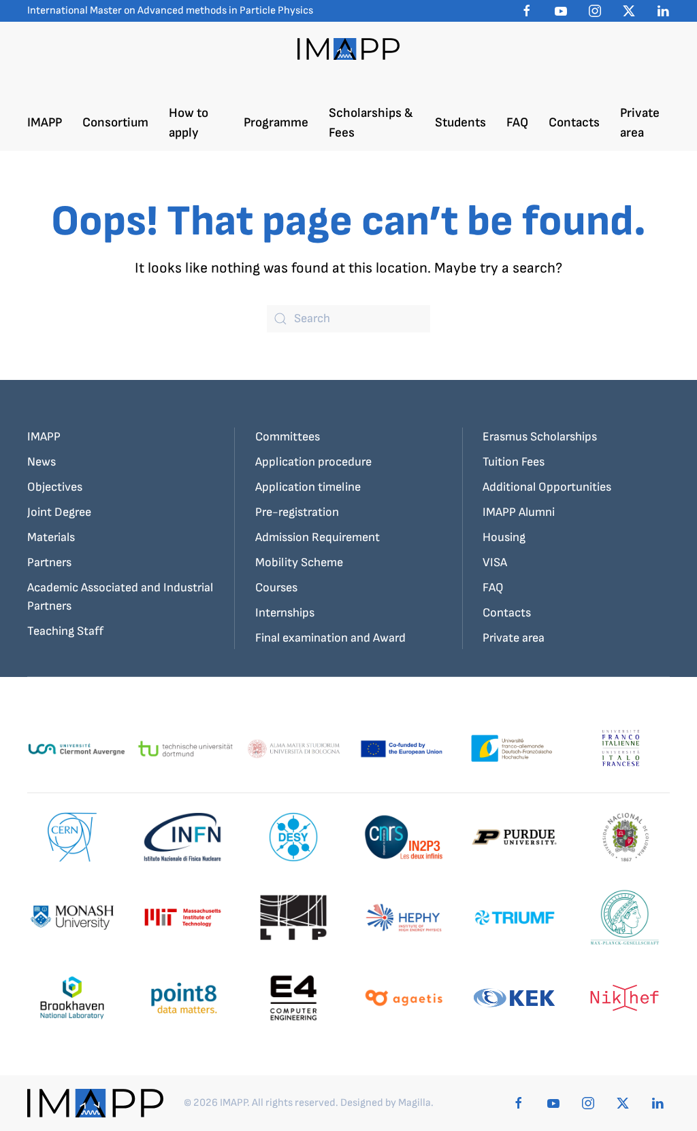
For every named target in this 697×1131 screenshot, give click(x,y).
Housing (504, 537)
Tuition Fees (514, 462)
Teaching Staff (65, 631)
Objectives (54, 487)
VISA (495, 562)
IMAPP (44, 437)
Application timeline (308, 487)
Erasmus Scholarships (540, 437)
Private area (640, 123)
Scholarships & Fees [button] (371, 123)
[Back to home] (348, 49)
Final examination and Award (330, 638)
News (41, 462)
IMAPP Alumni (519, 512)
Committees (287, 437)
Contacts (574, 122)
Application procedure (313, 462)
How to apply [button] (188, 123)
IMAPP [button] (44, 122)
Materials (51, 537)
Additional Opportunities (547, 487)
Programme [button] (276, 122)
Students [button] (460, 122)
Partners (49, 562)
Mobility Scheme (299, 562)
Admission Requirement (317, 537)
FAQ (517, 122)
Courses (276, 587)
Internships (284, 613)
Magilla (414, 1102)
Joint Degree (59, 512)
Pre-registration (297, 512)
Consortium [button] (115, 122)
